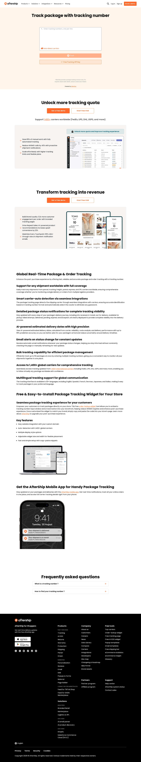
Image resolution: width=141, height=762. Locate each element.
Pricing (67, 4)
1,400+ (47, 119)
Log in (113, 4)
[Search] (108, 4)
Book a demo (130, 4)
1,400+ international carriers (62, 369)
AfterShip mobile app (70, 492)
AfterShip (25, 414)
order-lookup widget (87, 406)
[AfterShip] (11, 3)
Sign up (119, 4)
